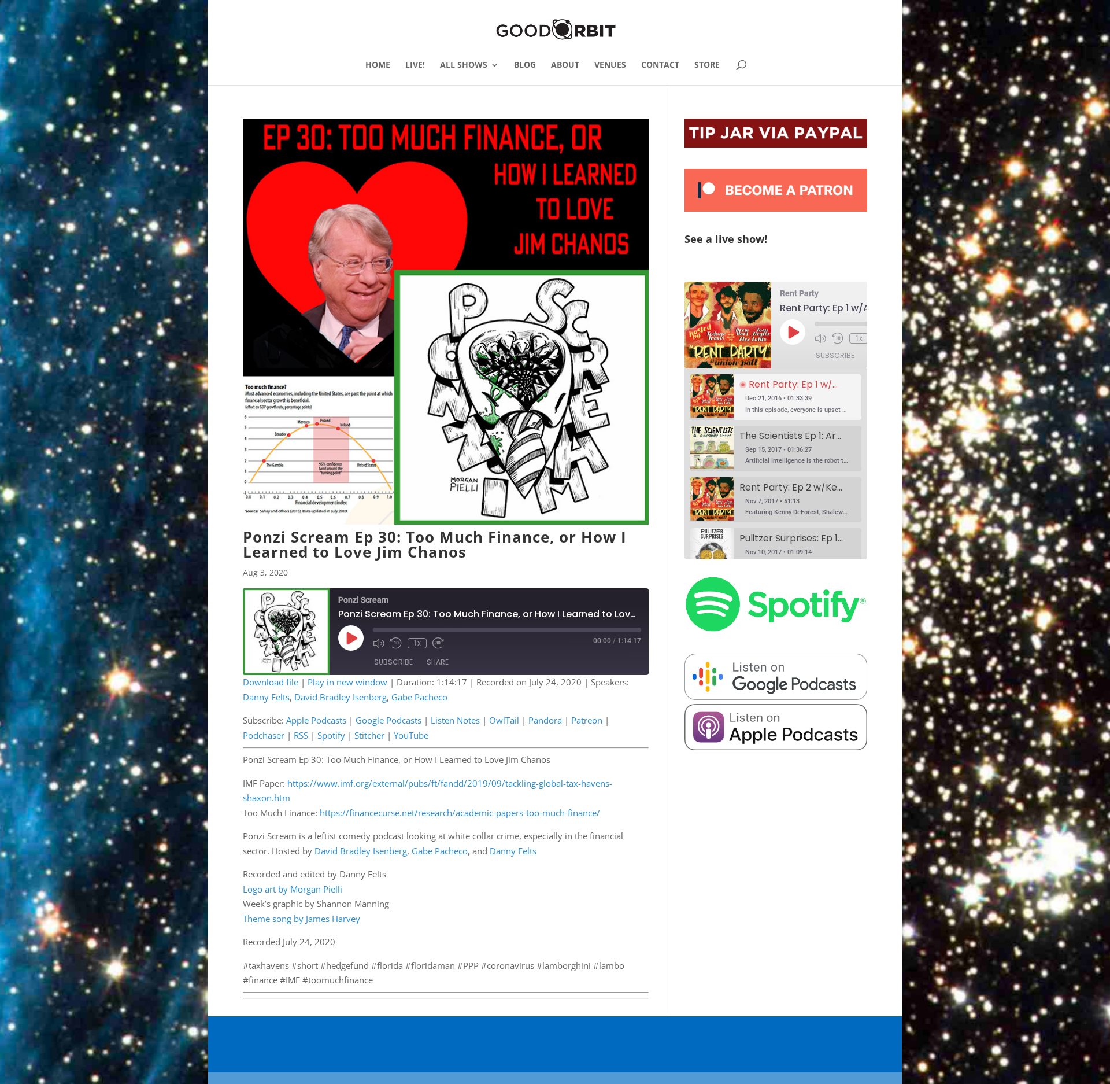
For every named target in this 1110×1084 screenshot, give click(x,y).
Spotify (331, 735)
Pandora (545, 720)
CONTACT (660, 65)
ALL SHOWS (463, 65)
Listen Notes (455, 720)
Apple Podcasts (316, 720)
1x (417, 643)
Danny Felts (266, 697)
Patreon (586, 720)
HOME (377, 65)
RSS (301, 735)
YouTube (411, 735)
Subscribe (393, 662)
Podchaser (263, 735)
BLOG (525, 65)
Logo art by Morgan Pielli (292, 889)
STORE (707, 65)
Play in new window (347, 682)
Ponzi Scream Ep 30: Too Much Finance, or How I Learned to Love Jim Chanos (435, 544)
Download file (270, 682)
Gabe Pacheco (419, 697)
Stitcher (369, 735)
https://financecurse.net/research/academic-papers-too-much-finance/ (460, 812)
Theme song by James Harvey (301, 918)
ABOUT (565, 65)
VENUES (610, 65)
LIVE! (415, 65)
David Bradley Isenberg (340, 697)
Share (438, 662)
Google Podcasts (388, 720)
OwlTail (504, 720)
